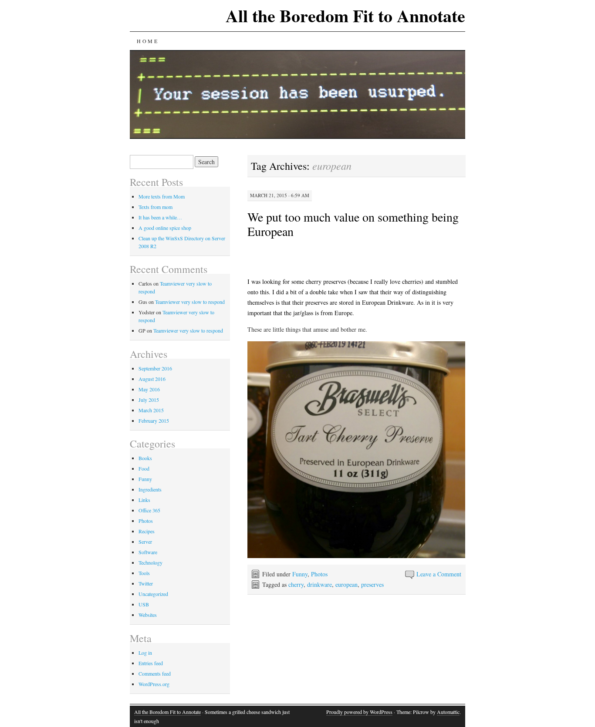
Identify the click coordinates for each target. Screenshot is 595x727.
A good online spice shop (165, 227)
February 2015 (154, 420)
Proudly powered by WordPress (359, 711)
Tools (144, 572)
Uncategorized (153, 593)
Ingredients (150, 489)
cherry (296, 584)
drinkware (319, 584)
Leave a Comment (438, 574)
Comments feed (155, 673)
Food (144, 468)
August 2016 (152, 378)
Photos (319, 574)
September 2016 (155, 368)
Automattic (448, 711)
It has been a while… (160, 217)
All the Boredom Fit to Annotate (345, 15)
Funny (300, 574)
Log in (145, 652)
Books (145, 457)
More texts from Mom (162, 196)
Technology (150, 562)
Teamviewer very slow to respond (190, 301)
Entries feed (151, 663)
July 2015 (149, 399)
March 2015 (151, 410)
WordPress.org (154, 683)
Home (148, 40)
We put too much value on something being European (353, 224)
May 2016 (149, 389)
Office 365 (149, 510)
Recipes (147, 531)
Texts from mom (155, 206)
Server (145, 541)
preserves (372, 584)
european (346, 584)
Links (144, 499)
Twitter (146, 583)
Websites (148, 614)
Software (148, 552)
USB (144, 604)
